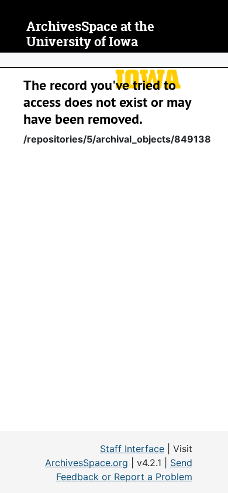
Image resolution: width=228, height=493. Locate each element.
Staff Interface (132, 448)
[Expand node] (216, 60)
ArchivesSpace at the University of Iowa (90, 34)
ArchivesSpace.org (86, 462)
